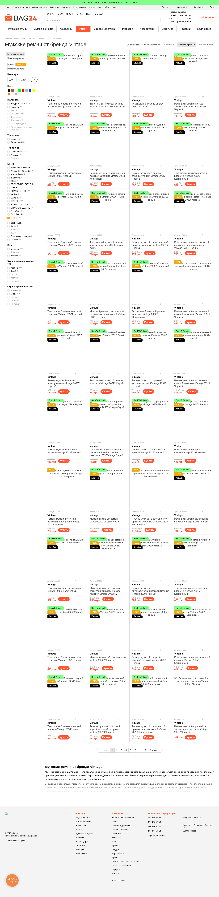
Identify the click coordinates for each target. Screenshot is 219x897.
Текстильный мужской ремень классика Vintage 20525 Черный (107, 105)
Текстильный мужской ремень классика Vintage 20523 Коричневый (190, 176)
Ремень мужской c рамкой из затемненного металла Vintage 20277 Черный (191, 729)
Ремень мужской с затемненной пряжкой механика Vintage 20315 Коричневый (150, 521)
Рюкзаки (127, 29)
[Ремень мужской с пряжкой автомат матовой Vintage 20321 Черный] (193, 73)
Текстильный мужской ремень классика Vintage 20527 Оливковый (148, 314)
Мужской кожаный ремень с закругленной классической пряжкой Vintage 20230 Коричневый (105, 592)
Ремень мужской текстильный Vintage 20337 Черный (64, 174)
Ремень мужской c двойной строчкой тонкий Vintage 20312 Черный (148, 176)
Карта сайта (103, 7)
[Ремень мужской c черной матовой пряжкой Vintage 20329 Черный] (150, 626)
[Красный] (23, 90)
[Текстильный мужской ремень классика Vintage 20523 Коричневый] (193, 142)
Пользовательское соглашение (127, 861)
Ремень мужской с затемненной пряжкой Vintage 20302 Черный (191, 520)
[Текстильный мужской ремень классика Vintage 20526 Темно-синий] (108, 211)
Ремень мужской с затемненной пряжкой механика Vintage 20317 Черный (192, 314)
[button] (216, 2)
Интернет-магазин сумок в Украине (21, 836)
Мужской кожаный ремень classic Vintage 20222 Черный (108, 658)
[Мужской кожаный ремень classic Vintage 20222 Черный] (108, 626)
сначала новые (205, 44)
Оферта (116, 869)
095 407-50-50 (74, 14)
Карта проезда (189, 831)
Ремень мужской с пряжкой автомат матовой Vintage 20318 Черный (149, 383)
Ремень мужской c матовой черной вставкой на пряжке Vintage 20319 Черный (105, 729)
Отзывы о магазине (121, 865)
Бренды (83, 7)
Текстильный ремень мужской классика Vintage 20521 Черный (64, 312)
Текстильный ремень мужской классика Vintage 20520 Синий (64, 658)
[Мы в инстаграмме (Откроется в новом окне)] (153, 7)
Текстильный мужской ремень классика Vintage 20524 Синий (64, 243)
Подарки (185, 29)
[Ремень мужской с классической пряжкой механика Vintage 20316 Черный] (150, 211)
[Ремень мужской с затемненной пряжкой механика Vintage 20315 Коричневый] (150, 488)
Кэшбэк (115, 873)
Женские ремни (15, 58)
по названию (169, 44)
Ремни (83, 29)
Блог (75, 7)
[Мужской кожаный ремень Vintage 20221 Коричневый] (108, 488)
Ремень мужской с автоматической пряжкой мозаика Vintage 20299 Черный (150, 591)
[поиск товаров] (157, 20)
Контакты (65, 7)
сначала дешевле (151, 44)
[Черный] (9, 90)
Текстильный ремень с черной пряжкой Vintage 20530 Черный (64, 105)
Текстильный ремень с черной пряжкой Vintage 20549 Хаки (64, 728)
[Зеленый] (19, 90)
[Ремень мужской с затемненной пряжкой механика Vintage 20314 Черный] (193, 349)
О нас (7, 7)
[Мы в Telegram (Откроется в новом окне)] (157, 7)
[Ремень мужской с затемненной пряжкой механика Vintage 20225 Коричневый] (108, 142)
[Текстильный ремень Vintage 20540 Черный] (150, 73)
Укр (167, 7)
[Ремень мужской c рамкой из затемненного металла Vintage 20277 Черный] (193, 695)
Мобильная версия (16, 841)
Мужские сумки (17, 29)
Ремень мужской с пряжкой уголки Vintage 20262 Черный (190, 451)
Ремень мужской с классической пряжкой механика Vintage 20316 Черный (150, 245)
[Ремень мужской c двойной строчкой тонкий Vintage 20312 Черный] (150, 142)
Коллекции (204, 29)
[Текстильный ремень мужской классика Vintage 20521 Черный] (66, 280)
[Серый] (26, 90)
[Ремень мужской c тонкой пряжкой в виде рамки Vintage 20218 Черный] (66, 488)
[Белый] (16, 90)
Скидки (92, 7)
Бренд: (11, 65)
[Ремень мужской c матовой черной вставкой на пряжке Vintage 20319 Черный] (108, 695)
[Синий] (30, 90)
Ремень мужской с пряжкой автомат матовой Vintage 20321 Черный (191, 106)
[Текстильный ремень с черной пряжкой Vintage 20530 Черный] (66, 73)
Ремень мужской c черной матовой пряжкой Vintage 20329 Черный (149, 660)
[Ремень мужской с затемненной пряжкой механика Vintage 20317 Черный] (193, 280)
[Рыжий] (9, 94)
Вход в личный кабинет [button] (123, 817)
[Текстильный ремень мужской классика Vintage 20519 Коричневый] (193, 557)
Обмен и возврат (40, 7)
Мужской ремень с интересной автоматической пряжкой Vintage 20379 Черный (108, 314)
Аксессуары (147, 29)
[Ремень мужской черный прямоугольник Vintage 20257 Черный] (66, 349)
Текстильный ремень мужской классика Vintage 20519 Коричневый (190, 591)
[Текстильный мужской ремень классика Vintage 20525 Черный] (108, 73)
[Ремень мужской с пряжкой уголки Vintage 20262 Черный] (193, 419)
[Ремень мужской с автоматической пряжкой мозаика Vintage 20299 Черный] (150, 557)
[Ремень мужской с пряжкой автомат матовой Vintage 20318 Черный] (150, 349)
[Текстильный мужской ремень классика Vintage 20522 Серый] (108, 349)
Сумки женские (43, 29)
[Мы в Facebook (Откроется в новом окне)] (145, 7)
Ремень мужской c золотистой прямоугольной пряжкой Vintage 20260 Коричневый (149, 729)
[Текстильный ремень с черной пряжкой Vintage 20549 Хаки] (66, 695)
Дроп (114, 7)
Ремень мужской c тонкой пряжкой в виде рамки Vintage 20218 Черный (63, 521)
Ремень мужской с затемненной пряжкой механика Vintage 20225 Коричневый (108, 176)
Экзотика (167, 29)
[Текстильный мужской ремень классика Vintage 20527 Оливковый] (150, 280)
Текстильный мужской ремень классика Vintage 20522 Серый (106, 382)
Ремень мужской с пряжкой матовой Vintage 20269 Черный (64, 451)
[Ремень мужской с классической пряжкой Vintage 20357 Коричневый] (193, 626)
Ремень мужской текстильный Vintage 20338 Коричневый (64, 589)
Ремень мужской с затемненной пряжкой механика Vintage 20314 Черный (192, 383)
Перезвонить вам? (94, 14)
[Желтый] (33, 90)
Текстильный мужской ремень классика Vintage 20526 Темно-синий (107, 245)
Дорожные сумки (105, 29)
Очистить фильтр (16, 69)
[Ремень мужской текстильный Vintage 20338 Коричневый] (66, 557)
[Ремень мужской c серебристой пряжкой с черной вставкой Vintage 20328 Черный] (193, 211)
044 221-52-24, (55, 14)
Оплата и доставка (21, 7)
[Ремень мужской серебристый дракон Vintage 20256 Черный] (150, 419)
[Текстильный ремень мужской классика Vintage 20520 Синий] (66, 626)
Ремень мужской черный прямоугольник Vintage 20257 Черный (63, 383)
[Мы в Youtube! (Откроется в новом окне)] (149, 7)
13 (203, 96)
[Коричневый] (12, 90)
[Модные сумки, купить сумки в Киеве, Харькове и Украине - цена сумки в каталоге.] (21, 820)
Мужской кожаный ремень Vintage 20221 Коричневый (104, 520)
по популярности (186, 44)
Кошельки (66, 29)
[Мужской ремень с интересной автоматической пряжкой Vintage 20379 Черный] (108, 280)
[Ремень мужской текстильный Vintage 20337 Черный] (66, 142)
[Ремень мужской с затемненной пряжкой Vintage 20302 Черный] (193, 488)
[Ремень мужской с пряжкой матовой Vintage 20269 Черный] (66, 419)
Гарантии (54, 7)
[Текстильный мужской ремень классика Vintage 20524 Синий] (66, 211)
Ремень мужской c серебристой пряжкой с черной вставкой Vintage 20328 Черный (191, 245)
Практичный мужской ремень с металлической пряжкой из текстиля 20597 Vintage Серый (107, 452)
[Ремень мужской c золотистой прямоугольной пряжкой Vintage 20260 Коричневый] (150, 695)
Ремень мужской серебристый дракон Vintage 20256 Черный (148, 451)
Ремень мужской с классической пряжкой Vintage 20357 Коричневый (192, 660)
